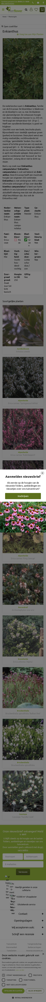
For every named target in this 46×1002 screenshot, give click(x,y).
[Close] (42, 473)
